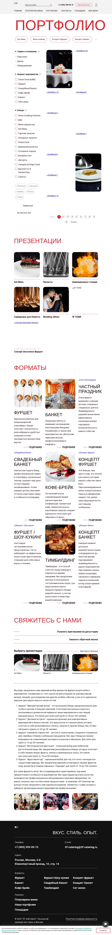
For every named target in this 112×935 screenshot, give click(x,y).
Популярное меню (34, 11)
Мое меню (93, 11)
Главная (18, 11)
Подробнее (35, 447)
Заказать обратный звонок (83, 639)
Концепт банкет (83, 882)
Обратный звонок (83, 5)
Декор (20, 61)
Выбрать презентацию (28, 650)
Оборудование (24, 65)
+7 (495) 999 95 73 (65, 5)
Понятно (103, 930)
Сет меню (79, 887)
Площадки (80, 11)
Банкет (19, 882)
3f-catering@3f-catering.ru (81, 847)
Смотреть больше (89, 651)
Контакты (66, 11)
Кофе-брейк (22, 887)
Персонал (22, 57)
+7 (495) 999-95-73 (26, 847)
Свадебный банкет (56, 882)
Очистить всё (25, 213)
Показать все (28, 205)
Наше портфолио (25, 904)
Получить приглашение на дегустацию (77, 631)
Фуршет (20, 877)
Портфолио (51, 11)
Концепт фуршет (83, 877)
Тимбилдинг (51, 887)
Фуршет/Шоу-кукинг (56, 877)
